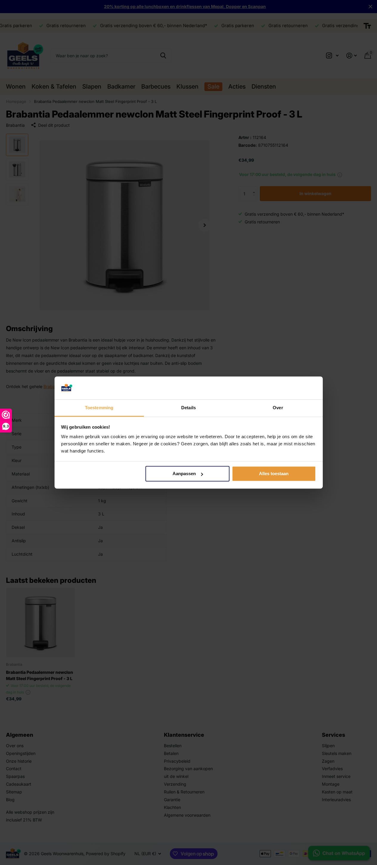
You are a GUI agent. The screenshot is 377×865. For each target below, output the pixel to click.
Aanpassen (184, 473)
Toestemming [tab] (99, 407)
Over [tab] (278, 407)
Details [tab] (188, 407)
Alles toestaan (273, 473)
